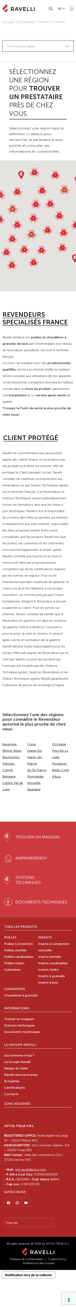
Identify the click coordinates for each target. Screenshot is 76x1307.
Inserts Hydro (48, 969)
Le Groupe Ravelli (20, 1045)
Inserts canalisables (52, 963)
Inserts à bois (48, 982)
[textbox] (38, 46)
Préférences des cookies (39, 1263)
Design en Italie (16, 1068)
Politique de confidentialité (26, 1259)
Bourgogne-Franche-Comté (11, 763)
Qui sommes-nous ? (19, 1055)
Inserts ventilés (49, 957)
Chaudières (14, 989)
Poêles (10, 937)
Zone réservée (17, 1104)
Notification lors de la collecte (28, 1275)
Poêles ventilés (15, 950)
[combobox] (38, 46)
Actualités (11, 1081)
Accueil (7, 22)
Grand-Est (34, 751)
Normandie (35, 776)
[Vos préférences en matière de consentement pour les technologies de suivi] (69, 1300)
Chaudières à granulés (21, 995)
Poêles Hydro (14, 963)
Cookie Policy (56, 1259)
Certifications (14, 1088)
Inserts (45, 937)
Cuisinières (12, 969)
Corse (31, 744)
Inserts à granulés (51, 976)
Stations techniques (19, 1025)
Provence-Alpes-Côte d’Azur (60, 770)
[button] (51, 9)
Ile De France (36, 770)
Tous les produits (20, 927)
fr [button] (60, 9)
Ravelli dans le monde (20, 1075)
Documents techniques (22, 1032)
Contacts (11, 1094)
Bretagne (9, 776)
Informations (25, 22)
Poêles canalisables (18, 957)
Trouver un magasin (19, 1019)
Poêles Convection (18, 944)
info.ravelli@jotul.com (30, 1169)
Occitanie (59, 744)
